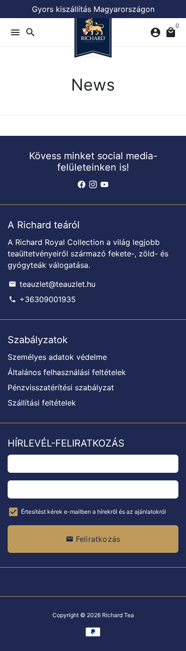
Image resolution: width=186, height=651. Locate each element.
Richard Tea (118, 615)
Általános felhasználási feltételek (67, 372)
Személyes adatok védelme (57, 357)
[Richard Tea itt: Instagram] (93, 184)
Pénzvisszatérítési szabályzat (61, 387)
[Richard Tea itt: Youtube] (104, 184)
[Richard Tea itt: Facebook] (81, 184)
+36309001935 (42, 299)
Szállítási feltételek (42, 402)
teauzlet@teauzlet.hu (52, 284)
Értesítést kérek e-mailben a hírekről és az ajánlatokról (93, 511)
